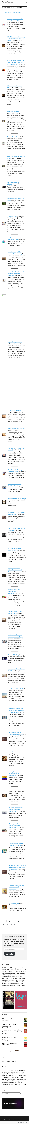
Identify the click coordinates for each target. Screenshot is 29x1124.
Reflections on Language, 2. (16, 428)
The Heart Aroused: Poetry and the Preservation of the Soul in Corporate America (12, 1031)
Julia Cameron (5, 1027)
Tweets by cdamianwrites (9, 1061)
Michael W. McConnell (6, 1044)
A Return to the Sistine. (14, 111)
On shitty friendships (17, 969)
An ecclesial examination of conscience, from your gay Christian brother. (15, 62)
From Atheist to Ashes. (14, 410)
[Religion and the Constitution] (25, 1046)
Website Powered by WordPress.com (10, 1120)
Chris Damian (7, 2)
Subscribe (9, 954)
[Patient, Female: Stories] (25, 1022)
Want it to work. (12, 216)
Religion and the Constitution (10, 1043)
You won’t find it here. (13, 137)
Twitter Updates (6, 1058)
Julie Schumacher (6, 1020)
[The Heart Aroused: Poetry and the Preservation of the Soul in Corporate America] (25, 1033)
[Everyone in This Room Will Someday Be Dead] (25, 1040)
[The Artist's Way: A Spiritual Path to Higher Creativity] (25, 1026)
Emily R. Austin (5, 1040)
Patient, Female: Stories (8, 1019)
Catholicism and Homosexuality (12, 12)
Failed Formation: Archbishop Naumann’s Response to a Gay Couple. (16, 38)
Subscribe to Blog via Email (14, 936)
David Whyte (5, 1034)
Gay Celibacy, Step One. (15, 342)
